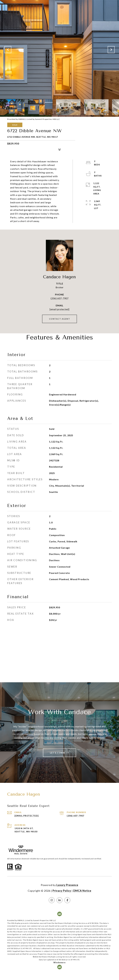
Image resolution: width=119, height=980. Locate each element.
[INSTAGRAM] (52, 900)
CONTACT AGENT (59, 319)
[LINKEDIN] (59, 900)
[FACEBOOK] (67, 900)
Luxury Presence (67, 885)
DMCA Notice (82, 890)
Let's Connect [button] (59, 752)
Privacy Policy (62, 890)
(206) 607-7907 (59, 298)
